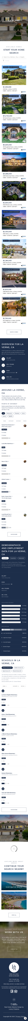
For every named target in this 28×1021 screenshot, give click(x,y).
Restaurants (10, 413)
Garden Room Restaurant (8, 424)
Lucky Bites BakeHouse (7, 443)
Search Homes (14, 332)
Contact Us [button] (14, 949)
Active (24, 413)
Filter (7, 60)
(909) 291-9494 (14, 974)
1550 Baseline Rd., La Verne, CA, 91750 (9, 696)
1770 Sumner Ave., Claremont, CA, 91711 (9, 774)
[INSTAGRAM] (14, 999)
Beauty (5, 416)
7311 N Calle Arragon (6, 498)
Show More (14, 809)
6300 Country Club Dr (6, 426)
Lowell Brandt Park (6, 514)
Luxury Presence (14, 1009)
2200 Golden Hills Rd (6, 515)
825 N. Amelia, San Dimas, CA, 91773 (9, 715)
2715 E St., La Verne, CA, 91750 (8, 735)
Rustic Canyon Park (6, 496)
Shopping (17, 413)
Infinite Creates (5, 479)
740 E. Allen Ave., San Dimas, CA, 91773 (9, 755)
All (4, 413)
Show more (14, 534)
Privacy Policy (20, 1016)
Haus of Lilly (5, 461)
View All (14, 915)
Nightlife (11, 416)
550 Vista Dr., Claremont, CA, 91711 (8, 794)
